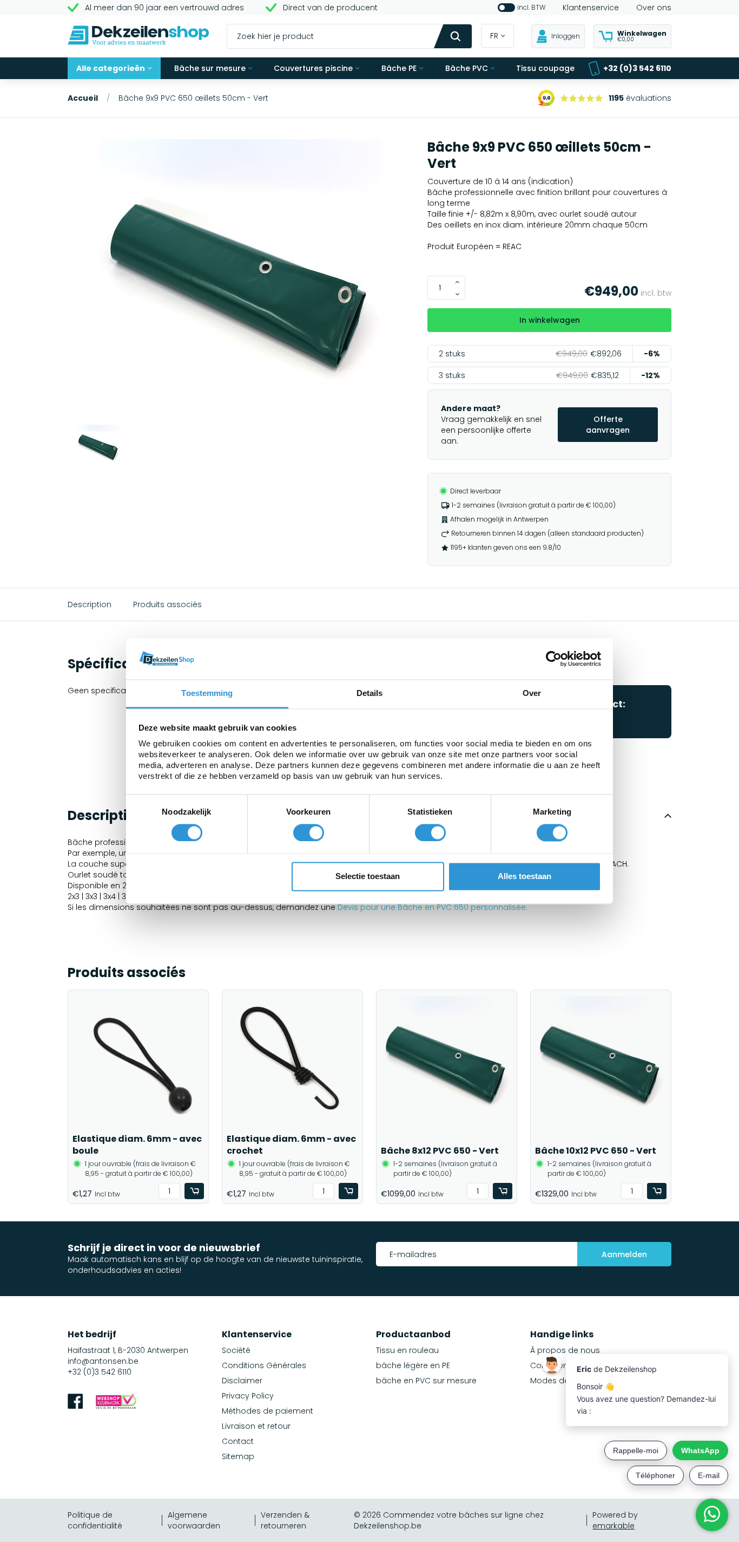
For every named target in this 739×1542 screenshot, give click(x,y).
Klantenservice (591, 7)
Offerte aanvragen (608, 424)
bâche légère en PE (413, 1365)
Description (89, 604)
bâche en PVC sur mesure (426, 1380)
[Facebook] (75, 1402)
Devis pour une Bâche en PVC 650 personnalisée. (432, 907)
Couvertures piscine (313, 68)
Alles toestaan (524, 876)
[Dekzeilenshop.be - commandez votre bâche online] (138, 36)
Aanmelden (624, 1254)
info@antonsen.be (103, 1361)
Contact (238, 1441)
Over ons (653, 7)
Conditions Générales (264, 1365)
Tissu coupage (545, 68)
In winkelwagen (549, 320)
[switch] (308, 832)
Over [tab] (532, 693)
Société (236, 1350)
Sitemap (238, 1456)
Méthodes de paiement (267, 1411)
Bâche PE (399, 68)
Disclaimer (242, 1380)
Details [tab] (370, 693)
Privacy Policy (248, 1395)
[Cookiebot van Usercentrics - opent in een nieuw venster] (553, 658)
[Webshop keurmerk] (116, 1402)
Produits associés (167, 604)
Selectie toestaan (367, 876)
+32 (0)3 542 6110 (637, 68)
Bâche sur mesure (210, 68)
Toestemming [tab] (207, 693)
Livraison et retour (256, 1426)
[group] (241, 282)
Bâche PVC (466, 68)
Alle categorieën (110, 68)
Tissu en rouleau (407, 1350)
